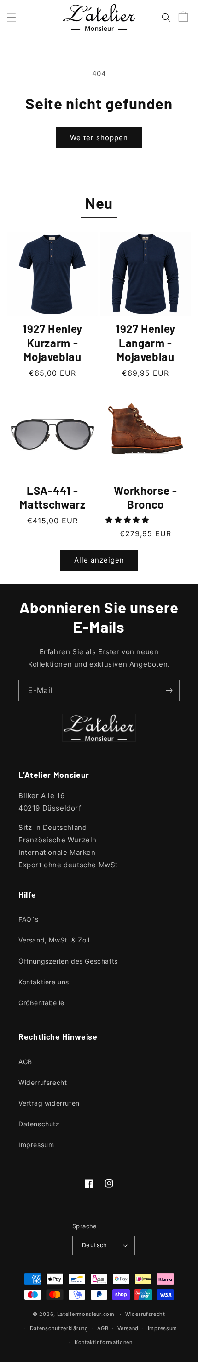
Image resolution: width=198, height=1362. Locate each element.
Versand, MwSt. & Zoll (54, 940)
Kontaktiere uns (43, 982)
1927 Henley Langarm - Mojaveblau (145, 342)
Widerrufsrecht (42, 1082)
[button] (11, 17)
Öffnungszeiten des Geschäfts (68, 961)
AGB (25, 1062)
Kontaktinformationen (104, 1342)
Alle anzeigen (99, 560)
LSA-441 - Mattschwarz (52, 497)
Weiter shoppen (99, 137)
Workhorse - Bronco (145, 497)
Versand (128, 1328)
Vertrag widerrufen (49, 1103)
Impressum (36, 1145)
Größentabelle (41, 1003)
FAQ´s (28, 919)
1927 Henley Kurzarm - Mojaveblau (52, 342)
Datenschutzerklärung (59, 1328)
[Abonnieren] (169, 690)
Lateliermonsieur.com (86, 1314)
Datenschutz (39, 1124)
